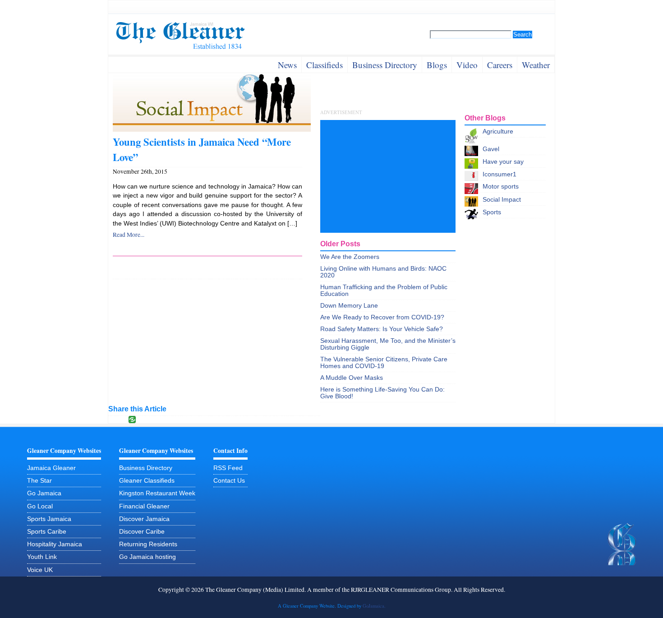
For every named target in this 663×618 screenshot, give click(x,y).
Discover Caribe (142, 531)
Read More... (128, 235)
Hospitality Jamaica (54, 544)
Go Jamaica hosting (147, 556)
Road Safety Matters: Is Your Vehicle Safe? (381, 329)
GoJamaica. (374, 606)
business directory (384, 64)
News (287, 64)
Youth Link (42, 556)
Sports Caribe (46, 531)
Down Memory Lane (349, 305)
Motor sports (501, 186)
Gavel (491, 149)
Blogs (437, 64)
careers (499, 64)
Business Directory (145, 468)
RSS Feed (228, 468)
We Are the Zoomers (349, 257)
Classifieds (324, 64)
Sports (492, 212)
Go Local (40, 506)
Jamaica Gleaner (51, 468)
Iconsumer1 (499, 174)
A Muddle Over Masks (351, 377)
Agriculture (498, 131)
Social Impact (502, 199)
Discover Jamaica (144, 519)
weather (536, 64)
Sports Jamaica (49, 519)
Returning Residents (148, 544)
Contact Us (229, 480)
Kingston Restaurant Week (157, 493)
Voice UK (40, 570)
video (467, 64)
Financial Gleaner (144, 506)
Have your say (503, 161)
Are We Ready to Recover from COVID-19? (382, 317)
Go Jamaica (44, 493)
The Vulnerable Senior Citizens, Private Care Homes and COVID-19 (383, 362)
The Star (39, 480)
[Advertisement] (388, 176)
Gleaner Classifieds (147, 480)
